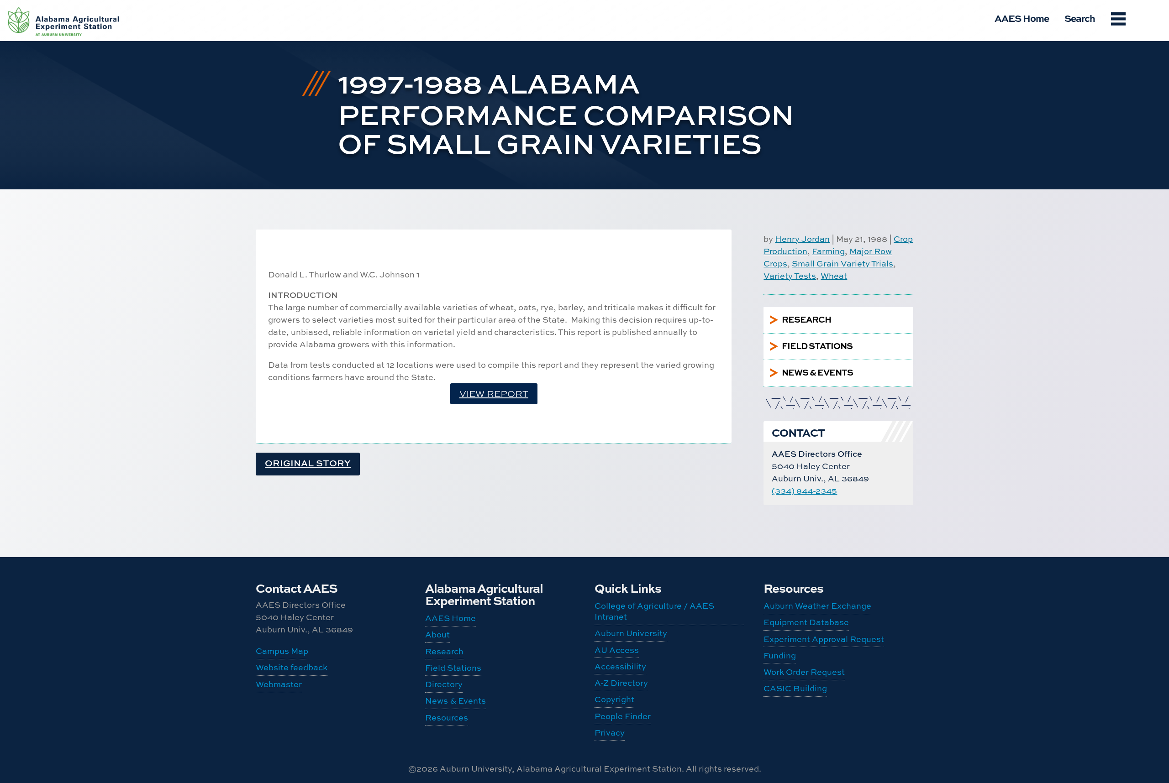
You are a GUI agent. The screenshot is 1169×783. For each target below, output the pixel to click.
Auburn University (631, 633)
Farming (828, 251)
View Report (493, 393)
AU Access (617, 650)
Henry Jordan (802, 239)
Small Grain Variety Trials (842, 263)
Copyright (614, 699)
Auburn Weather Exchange (817, 605)
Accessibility (620, 666)
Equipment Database (806, 622)
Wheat (834, 276)
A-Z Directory (621, 683)
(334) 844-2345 (804, 490)
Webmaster (279, 684)
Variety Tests (790, 276)
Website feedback (291, 667)
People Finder (623, 716)
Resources (446, 717)
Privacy (610, 732)
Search (1079, 18)
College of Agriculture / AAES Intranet (654, 611)
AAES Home (1022, 18)
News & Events (455, 700)
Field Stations (453, 667)
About (437, 634)
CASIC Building (795, 688)
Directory (444, 684)
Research (444, 651)
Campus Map (282, 651)
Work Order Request (804, 672)
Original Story (308, 463)
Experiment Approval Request (824, 639)
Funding (780, 655)
